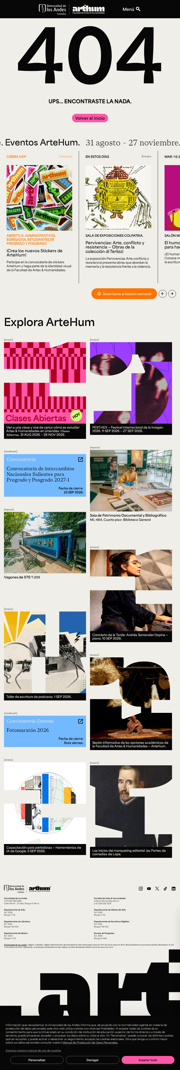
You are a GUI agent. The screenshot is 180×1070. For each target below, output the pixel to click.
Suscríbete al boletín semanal (127, 294)
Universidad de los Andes (15, 945)
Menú (128, 9)
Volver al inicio (90, 118)
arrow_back (163, 293)
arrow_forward (172, 293)
